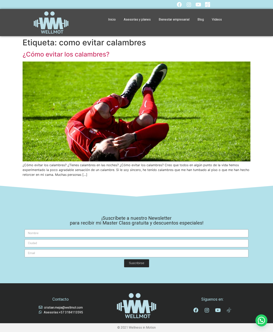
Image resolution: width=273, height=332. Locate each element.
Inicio (112, 19)
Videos (217, 19)
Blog (200, 19)
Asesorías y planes (137, 19)
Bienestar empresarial (174, 19)
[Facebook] (179, 4)
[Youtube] (198, 4)
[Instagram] (188, 4)
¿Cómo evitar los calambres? (66, 54)
